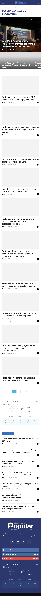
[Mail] (23, 542)
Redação (4, 102)
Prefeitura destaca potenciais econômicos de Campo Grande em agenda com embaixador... (17, 253)
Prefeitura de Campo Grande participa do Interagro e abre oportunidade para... (20, 284)
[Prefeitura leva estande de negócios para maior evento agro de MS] (20, 366)
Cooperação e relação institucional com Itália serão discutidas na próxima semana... (20, 315)
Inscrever (35, 558)
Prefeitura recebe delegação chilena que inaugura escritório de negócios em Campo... (20, 129)
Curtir (36, 550)
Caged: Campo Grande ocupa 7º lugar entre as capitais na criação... (19, 190)
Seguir (36, 554)
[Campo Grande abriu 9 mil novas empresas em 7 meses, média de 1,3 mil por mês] (16, 64)
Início (3, 8)
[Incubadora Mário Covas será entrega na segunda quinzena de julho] (20, 148)
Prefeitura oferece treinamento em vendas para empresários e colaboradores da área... (18, 221)
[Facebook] (12, 542)
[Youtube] (29, 542)
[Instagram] (18, 542)
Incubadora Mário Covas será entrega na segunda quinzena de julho (20, 160)
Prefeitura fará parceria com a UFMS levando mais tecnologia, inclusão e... (19, 98)
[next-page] (26, 391)
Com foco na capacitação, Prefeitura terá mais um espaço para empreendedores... (18, 348)
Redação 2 (4, 443)
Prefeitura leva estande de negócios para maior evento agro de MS (18, 379)
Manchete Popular (7, 49)
